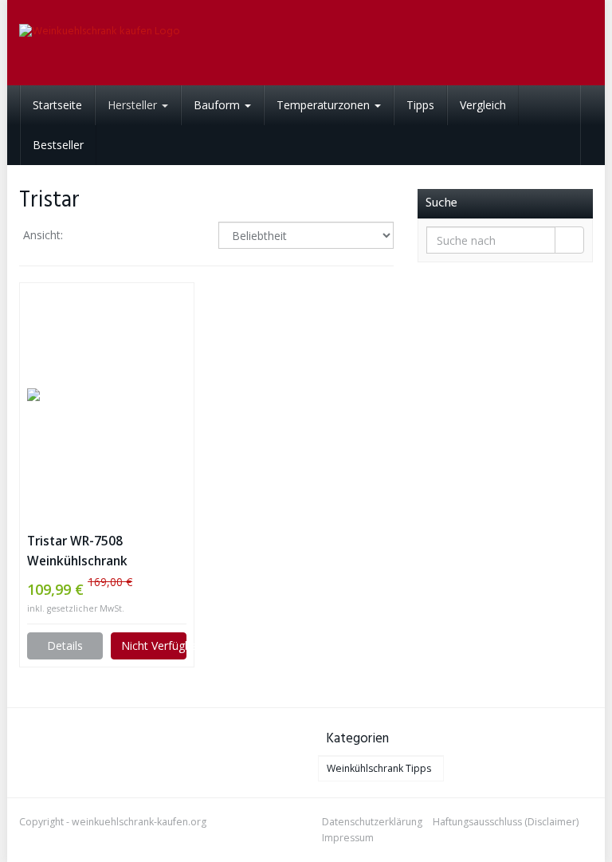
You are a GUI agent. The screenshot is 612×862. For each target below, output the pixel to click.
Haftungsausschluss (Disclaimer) (506, 822)
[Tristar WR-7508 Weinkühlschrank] (106, 394)
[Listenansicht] (129, 236)
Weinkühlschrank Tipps (379, 768)
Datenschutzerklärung (372, 822)
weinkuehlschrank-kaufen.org (139, 822)
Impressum (348, 837)
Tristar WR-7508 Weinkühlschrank (77, 551)
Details (65, 645)
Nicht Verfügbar (153, 645)
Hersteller (134, 104)
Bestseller (58, 144)
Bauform (218, 104)
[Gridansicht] (89, 236)
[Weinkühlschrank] (106, 42)
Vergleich (483, 104)
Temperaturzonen (325, 104)
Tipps (420, 104)
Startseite (57, 104)
